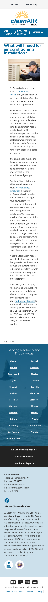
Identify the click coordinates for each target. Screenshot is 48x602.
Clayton (35, 374)
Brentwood (13, 374)
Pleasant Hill (34, 425)
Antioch (35, 361)
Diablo (13, 393)
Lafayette (35, 399)
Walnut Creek (13, 438)
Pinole (35, 419)
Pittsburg (13, 425)
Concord (35, 380)
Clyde (13, 380)
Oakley (34, 412)
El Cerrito (34, 393)
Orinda (13, 419)
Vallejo (34, 432)
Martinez (13, 406)
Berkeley (34, 367)
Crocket (13, 387)
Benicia (13, 367)
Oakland (13, 412)
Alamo (13, 361)
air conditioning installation (20, 189)
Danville (35, 387)
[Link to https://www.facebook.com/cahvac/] (6, 500)
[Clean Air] (24, 11)
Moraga (34, 406)
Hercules (13, 399)
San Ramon (13, 432)
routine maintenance (25, 301)
